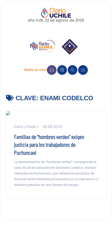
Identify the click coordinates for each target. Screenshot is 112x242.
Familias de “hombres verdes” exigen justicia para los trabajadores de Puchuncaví (49, 144)
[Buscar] (72, 70)
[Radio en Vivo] (52, 70)
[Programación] (62, 70)
